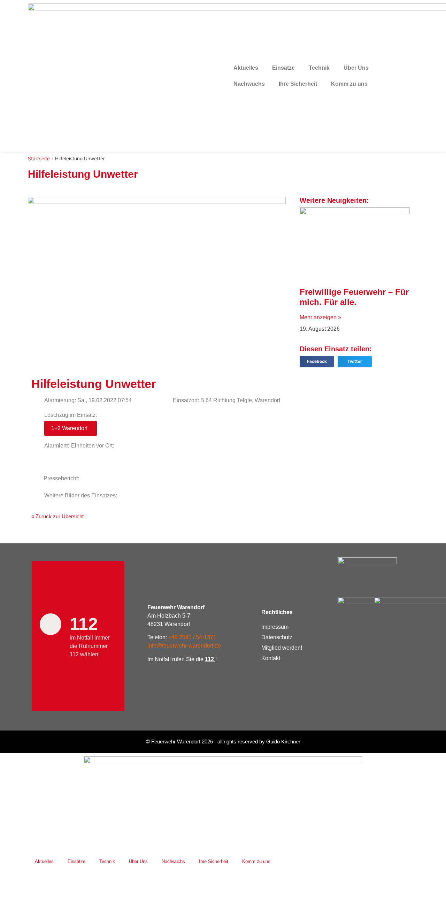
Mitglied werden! (281, 648)
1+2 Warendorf (69, 428)
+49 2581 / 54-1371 (192, 637)
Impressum (275, 627)
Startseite (39, 158)
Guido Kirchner (283, 741)
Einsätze (283, 68)
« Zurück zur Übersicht (57, 516)
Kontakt (270, 658)
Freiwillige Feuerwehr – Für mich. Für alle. (354, 297)
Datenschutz (276, 637)
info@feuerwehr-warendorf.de (184, 646)
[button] (317, 361)
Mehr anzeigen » (320, 317)
